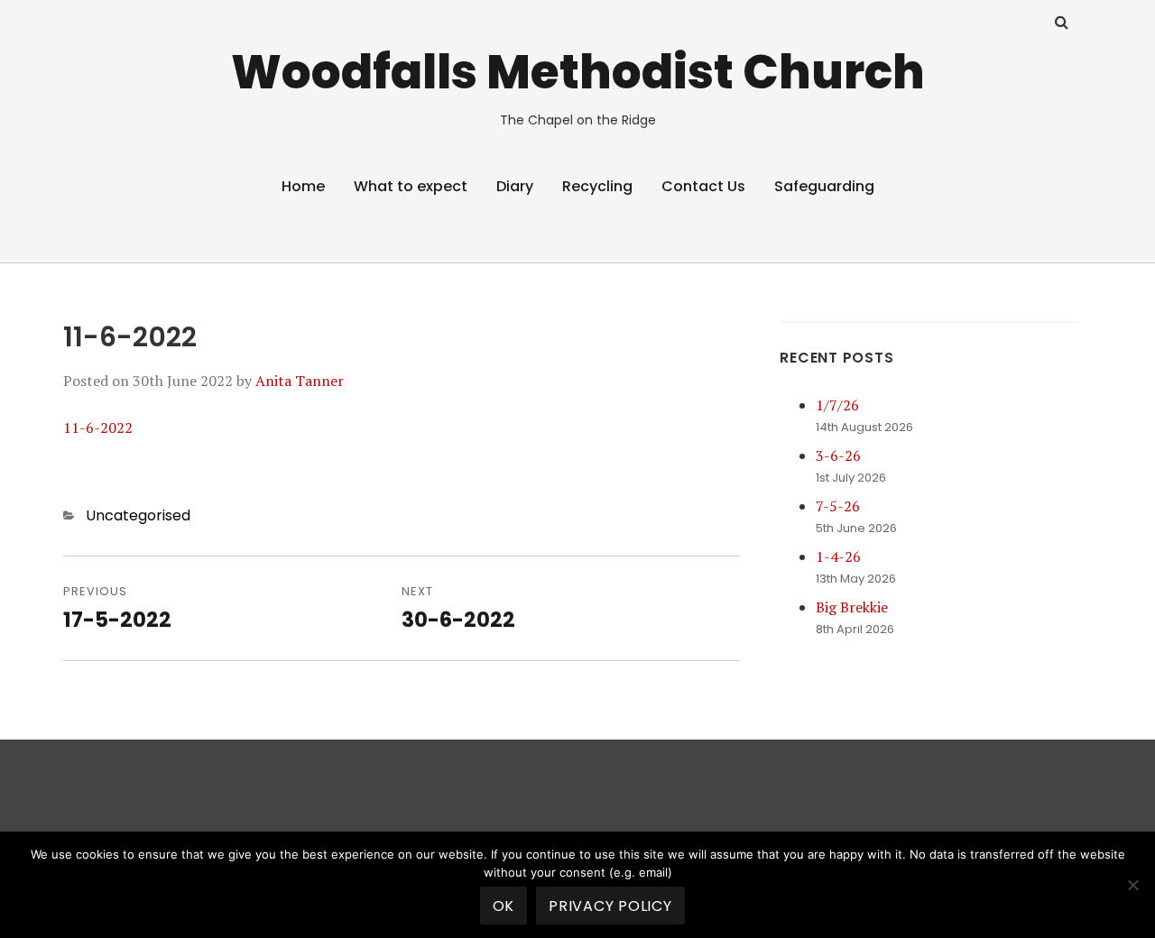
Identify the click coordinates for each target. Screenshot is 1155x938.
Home (303, 186)
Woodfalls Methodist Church (578, 72)
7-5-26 (838, 506)
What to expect (410, 186)
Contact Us (703, 186)
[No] (1132, 885)
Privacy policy (610, 906)
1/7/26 (837, 405)
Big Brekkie (852, 607)
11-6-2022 (98, 427)
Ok (504, 906)
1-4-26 (838, 556)
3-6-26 (838, 455)
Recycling (597, 186)
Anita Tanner (299, 381)
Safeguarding (824, 186)
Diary (514, 186)
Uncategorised (138, 515)
